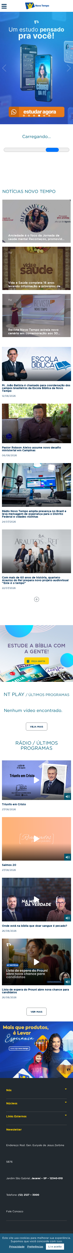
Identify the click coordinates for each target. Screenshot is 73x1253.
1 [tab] (24, 116)
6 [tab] (49, 116)
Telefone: (22, 1194)
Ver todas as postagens (36, 599)
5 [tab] (44, 116)
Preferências (35, 1246)
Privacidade (17, 1246)
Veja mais (36, 726)
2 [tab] (29, 116)
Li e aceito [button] (55, 1246)
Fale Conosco (14, 1211)
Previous (4, 68)
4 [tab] (39, 116)
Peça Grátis (38, 661)
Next (69, 68)
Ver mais (36, 1011)
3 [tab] (34, 116)
